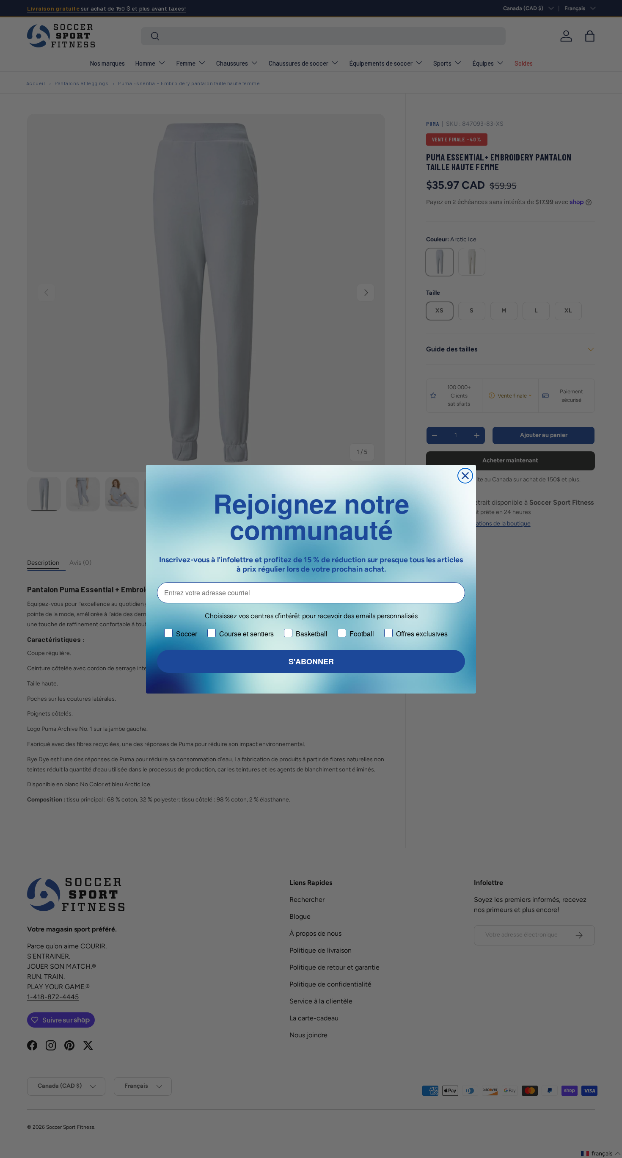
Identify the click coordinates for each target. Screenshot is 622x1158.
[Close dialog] (465, 475)
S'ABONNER (311, 661)
